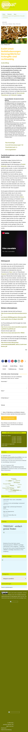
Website (3, 405)
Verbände (10, 23)
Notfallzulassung (12, 369)
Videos (14, 23)
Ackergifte (5, 366)
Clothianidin (14, 95)
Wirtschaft (18, 23)
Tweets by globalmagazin (7, 587)
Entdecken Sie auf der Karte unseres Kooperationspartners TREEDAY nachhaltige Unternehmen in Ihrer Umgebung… (13, 545)
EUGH (4, 369)
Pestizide (21, 369)
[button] (2, 361)
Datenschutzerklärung (6, 729)
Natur (6, 23)
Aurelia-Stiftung (13, 366)
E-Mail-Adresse (5, 398)
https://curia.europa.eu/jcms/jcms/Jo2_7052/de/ (12, 332)
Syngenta (3, 274)
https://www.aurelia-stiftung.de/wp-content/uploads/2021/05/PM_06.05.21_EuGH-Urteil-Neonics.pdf (14, 344)
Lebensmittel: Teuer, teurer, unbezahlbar (12, 499)
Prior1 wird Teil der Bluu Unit (9, 515)
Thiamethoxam (5, 95)
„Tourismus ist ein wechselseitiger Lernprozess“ (14, 503)
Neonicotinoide (20, 93)
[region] (14, 563)
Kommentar (4, 381)
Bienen (22, 197)
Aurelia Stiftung (5, 63)
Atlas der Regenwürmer (8, 511)
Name (3, 390)
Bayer (10, 272)
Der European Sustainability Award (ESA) (11, 457)
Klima (4, 23)
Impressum (3, 728)
